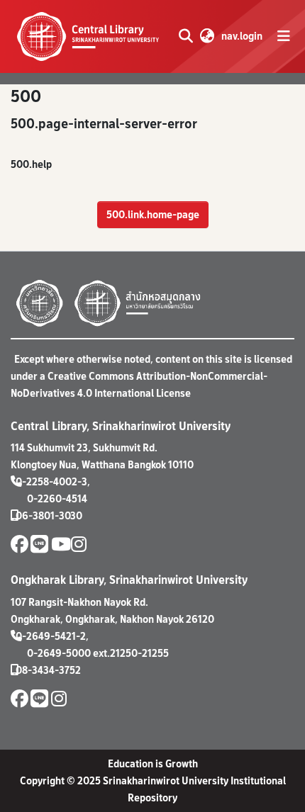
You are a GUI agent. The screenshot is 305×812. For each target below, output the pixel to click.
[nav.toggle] (283, 36)
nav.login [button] (242, 36)
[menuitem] (207, 36)
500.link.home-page (152, 214)
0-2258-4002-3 (51, 481)
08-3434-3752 (48, 670)
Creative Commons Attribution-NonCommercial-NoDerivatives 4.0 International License (139, 384)
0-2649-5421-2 (51, 636)
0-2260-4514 (57, 498)
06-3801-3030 (49, 515)
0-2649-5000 (59, 653)
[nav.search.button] (185, 36)
